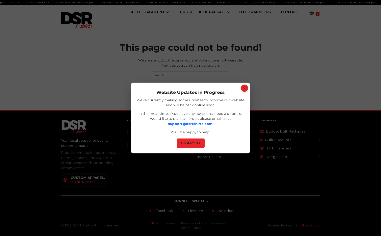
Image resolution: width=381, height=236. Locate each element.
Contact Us (190, 143)
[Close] (244, 88)
